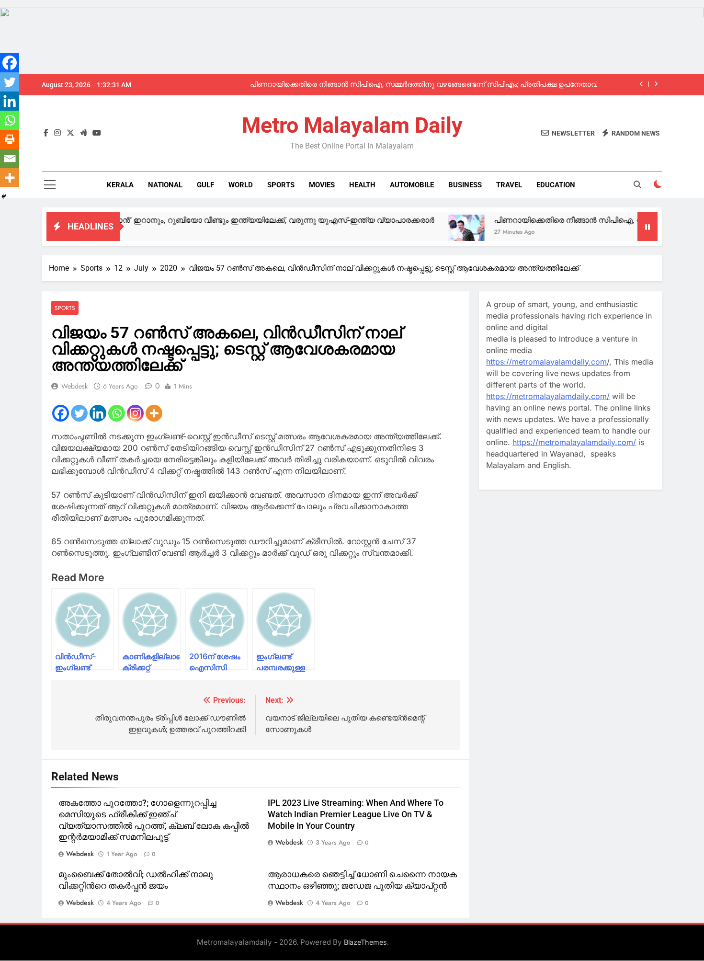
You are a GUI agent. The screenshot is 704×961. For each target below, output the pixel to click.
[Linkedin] (98, 413)
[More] (154, 413)
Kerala (120, 185)
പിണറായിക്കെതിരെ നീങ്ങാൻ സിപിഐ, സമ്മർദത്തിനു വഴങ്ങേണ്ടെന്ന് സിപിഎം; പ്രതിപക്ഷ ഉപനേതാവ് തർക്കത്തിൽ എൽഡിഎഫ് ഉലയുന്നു (423, 85)
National (165, 185)
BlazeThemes (365, 942)
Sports (281, 185)
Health (362, 185)
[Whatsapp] (116, 413)
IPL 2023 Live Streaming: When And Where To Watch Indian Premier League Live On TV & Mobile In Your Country (355, 814)
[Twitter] (79, 413)
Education (555, 185)
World (240, 185)
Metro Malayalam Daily (352, 125)
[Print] (9, 139)
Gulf (205, 185)
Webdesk (74, 386)
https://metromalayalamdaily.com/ (548, 396)
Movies (322, 185)
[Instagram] (135, 413)
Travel (509, 185)
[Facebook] (60, 413)
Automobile (412, 185)
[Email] (9, 158)
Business (465, 185)
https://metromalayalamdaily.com (546, 361)
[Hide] (4, 196)
